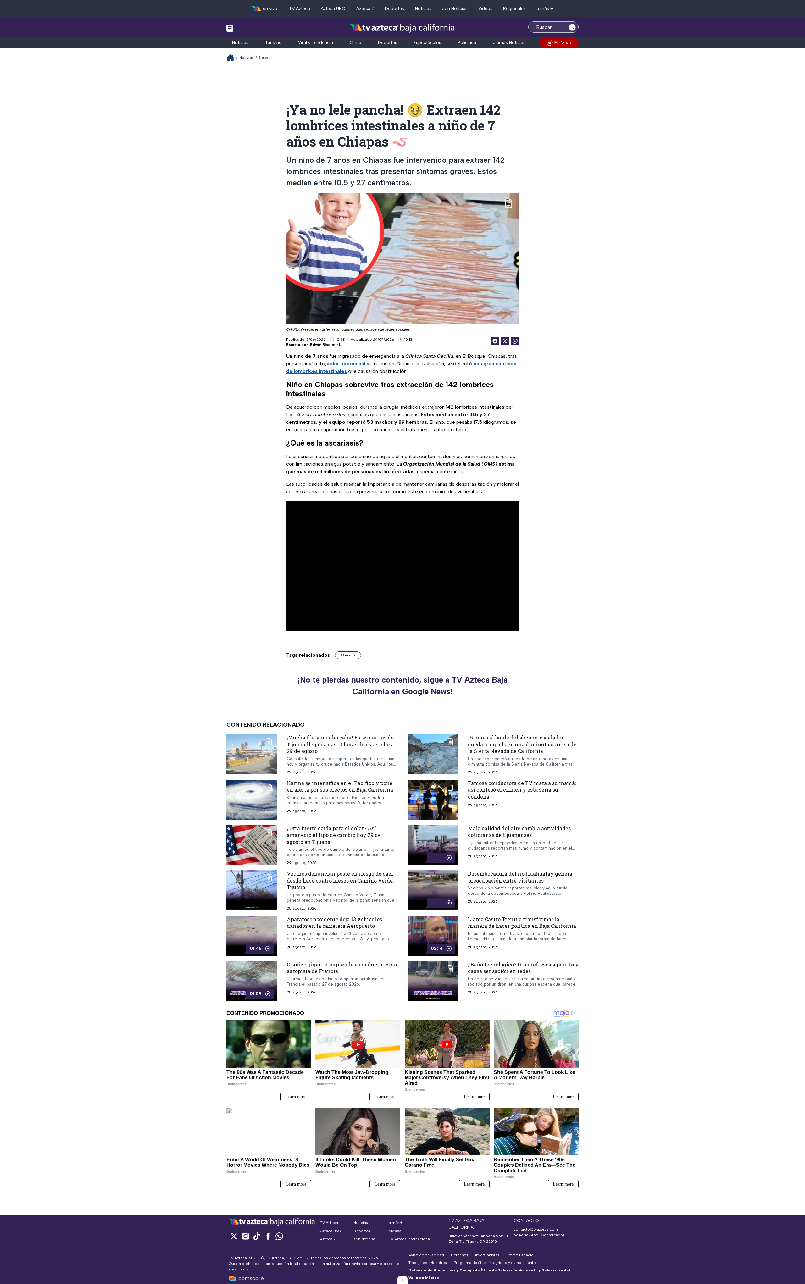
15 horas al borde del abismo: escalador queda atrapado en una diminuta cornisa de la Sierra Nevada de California (522, 744)
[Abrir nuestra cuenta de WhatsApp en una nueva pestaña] (279, 1236)
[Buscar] (572, 27)
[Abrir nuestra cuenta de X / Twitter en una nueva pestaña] (234, 1236)
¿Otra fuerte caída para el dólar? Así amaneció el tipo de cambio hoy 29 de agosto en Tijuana (334, 835)
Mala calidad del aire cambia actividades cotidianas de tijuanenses (519, 831)
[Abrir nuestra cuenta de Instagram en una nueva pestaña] (245, 1236)
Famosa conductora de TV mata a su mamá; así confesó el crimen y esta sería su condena (522, 789)
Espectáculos (427, 42)
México (348, 655)
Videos (485, 8)
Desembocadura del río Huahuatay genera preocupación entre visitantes (520, 877)
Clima (355, 42)
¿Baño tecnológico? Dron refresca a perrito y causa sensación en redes (523, 968)
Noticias (423, 8)
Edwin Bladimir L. (326, 344)
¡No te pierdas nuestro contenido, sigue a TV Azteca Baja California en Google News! (402, 685)
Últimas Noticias (509, 42)
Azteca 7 (365, 8)
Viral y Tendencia (315, 42)
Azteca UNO (333, 8)
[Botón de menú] (229, 28)
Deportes (394, 8)
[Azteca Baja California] (402, 28)
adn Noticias (455, 8)
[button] (402, 1280)
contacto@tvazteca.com (536, 1229)
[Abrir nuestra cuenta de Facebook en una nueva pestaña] (268, 1236)
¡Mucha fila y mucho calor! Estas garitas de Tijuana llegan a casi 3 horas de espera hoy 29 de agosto (340, 744)
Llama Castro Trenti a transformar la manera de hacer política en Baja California (522, 922)
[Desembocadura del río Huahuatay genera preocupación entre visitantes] (433, 890)
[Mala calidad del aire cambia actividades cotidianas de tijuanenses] (433, 845)
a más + (544, 8)
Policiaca (467, 42)
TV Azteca (299, 8)
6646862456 (526, 1235)
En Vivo (562, 43)
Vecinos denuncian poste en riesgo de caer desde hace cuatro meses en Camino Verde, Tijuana (340, 880)
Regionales (514, 8)
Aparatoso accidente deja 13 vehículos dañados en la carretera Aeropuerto (334, 922)
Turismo (273, 42)
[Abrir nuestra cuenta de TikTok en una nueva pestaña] (256, 1236)
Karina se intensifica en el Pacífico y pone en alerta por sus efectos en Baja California (340, 786)
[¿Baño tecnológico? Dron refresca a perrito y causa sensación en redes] (433, 981)
